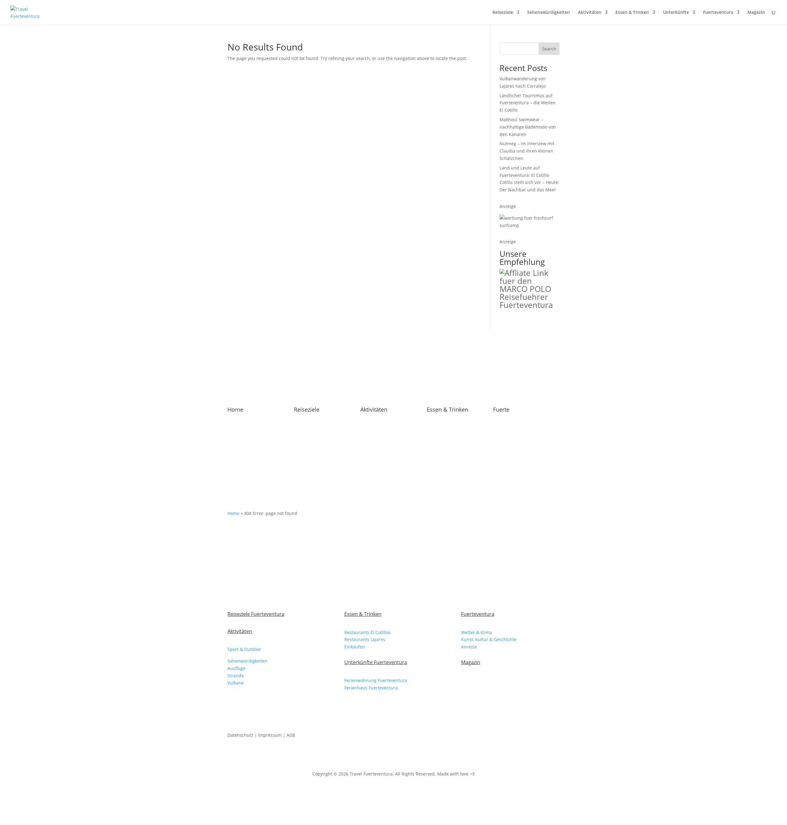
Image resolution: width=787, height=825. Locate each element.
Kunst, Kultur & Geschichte (488, 639)
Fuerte (501, 409)
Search (549, 49)
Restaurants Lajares (364, 639)
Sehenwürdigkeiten (247, 661)
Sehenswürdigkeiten (548, 12)
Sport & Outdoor (244, 649)
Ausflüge (236, 668)
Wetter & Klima (476, 632)
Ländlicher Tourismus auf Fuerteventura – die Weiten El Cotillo (528, 103)
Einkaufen (354, 647)
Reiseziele (502, 12)
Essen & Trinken (632, 12)
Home (235, 409)
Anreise (469, 647)
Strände (235, 676)
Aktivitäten (589, 12)
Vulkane (235, 683)
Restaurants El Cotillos (367, 632)
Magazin (756, 12)
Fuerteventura (718, 12)
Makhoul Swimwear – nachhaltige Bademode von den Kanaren (528, 127)
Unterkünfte (676, 12)
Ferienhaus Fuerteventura (371, 688)
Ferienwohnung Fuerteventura (375, 680)
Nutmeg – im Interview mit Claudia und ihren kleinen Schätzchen (527, 151)
